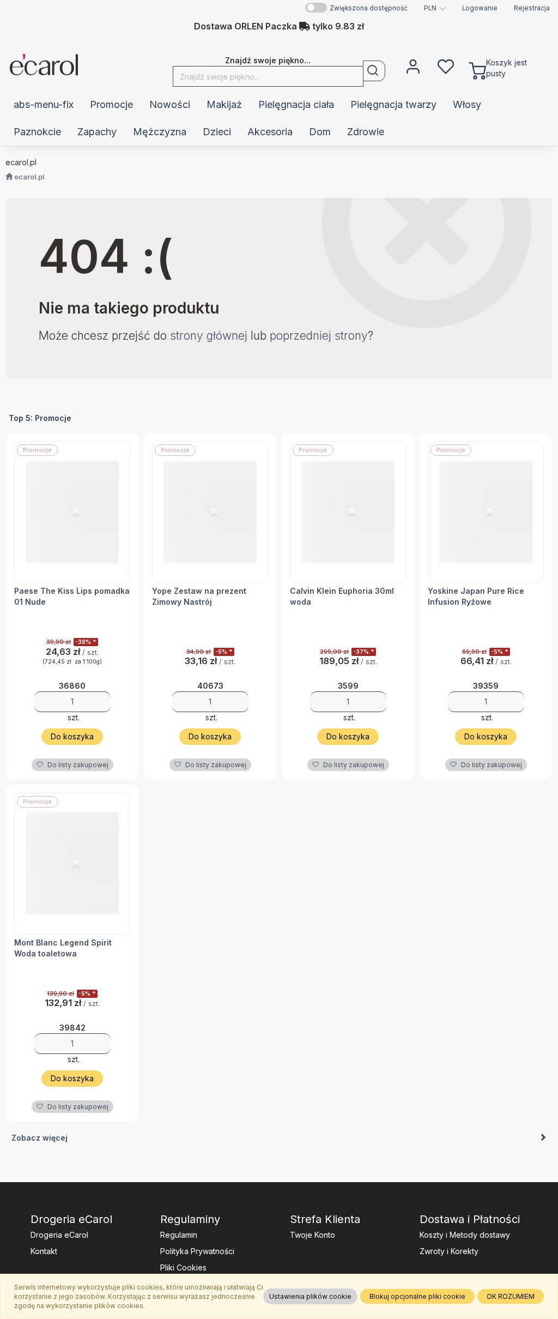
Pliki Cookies (183, 1267)
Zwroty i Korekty (449, 1251)
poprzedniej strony (319, 335)
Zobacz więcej (39, 1137)
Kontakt (44, 1251)
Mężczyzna (159, 131)
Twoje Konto (312, 1234)
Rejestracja (532, 8)
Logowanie (480, 8)
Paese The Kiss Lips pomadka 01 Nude (72, 596)
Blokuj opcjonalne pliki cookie (417, 1296)
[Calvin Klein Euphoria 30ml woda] (348, 512)
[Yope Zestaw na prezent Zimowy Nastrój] (210, 512)
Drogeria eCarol (71, 1219)
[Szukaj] (374, 71)
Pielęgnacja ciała (296, 104)
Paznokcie (37, 131)
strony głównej (208, 335)
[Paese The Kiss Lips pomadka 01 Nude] (72, 512)
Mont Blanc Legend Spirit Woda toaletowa (63, 948)
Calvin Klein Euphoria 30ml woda (342, 596)
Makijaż (224, 104)
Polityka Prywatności (197, 1251)
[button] (435, 8)
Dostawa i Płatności (470, 1219)
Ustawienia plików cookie (310, 1296)
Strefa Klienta (325, 1219)
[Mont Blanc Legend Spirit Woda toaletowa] (72, 864)
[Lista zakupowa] (446, 65)
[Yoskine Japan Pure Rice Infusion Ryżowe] (486, 512)
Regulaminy (190, 1219)
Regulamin (178, 1234)
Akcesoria (270, 131)
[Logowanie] (413, 65)
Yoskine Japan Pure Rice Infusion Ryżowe (476, 596)
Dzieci (217, 131)
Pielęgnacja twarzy (393, 104)
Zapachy (97, 131)
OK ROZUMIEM (511, 1296)
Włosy (467, 104)
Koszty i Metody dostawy (465, 1234)
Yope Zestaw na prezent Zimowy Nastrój (199, 596)
